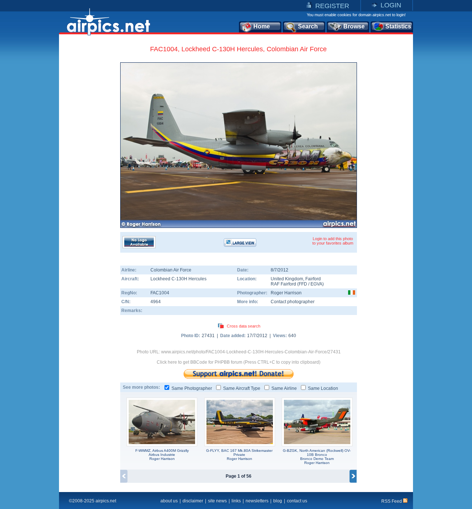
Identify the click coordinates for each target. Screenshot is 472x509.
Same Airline (284, 388)
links (236, 500)
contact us (297, 500)
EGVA (316, 284)
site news (217, 500)
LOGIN (391, 5)
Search (308, 26)
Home (261, 26)
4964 (155, 301)
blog (277, 500)
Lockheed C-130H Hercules (178, 278)
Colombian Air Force (170, 270)
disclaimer (193, 500)
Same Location (323, 388)
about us (169, 500)
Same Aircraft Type (241, 388)
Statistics (398, 26)
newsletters (257, 500)
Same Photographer (191, 388)
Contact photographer (293, 301)
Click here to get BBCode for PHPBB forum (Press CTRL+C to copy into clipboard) (238, 362)
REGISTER (332, 6)
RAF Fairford (283, 284)
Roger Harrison (286, 292)
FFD (303, 284)
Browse (354, 26)
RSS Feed (392, 501)
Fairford (313, 278)
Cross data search (243, 326)
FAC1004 (159, 292)
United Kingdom (287, 278)
